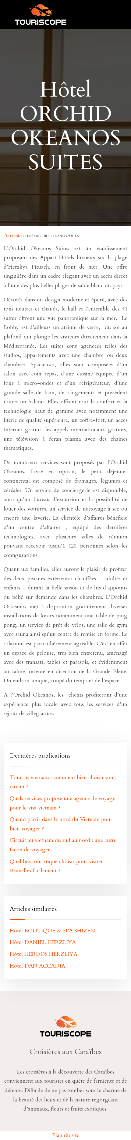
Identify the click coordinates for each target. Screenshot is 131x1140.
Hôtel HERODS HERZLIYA (43, 954)
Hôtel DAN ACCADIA (37, 966)
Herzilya (16, 236)
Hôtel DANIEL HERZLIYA (43, 942)
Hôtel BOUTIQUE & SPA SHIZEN (52, 931)
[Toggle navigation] (109, 14)
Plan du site (65, 1135)
